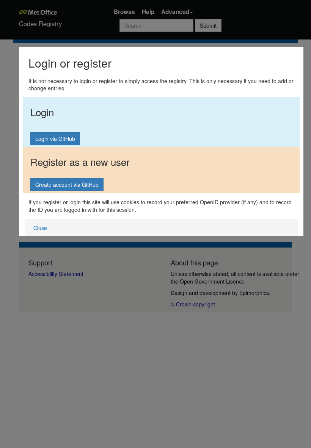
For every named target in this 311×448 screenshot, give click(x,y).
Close (40, 228)
